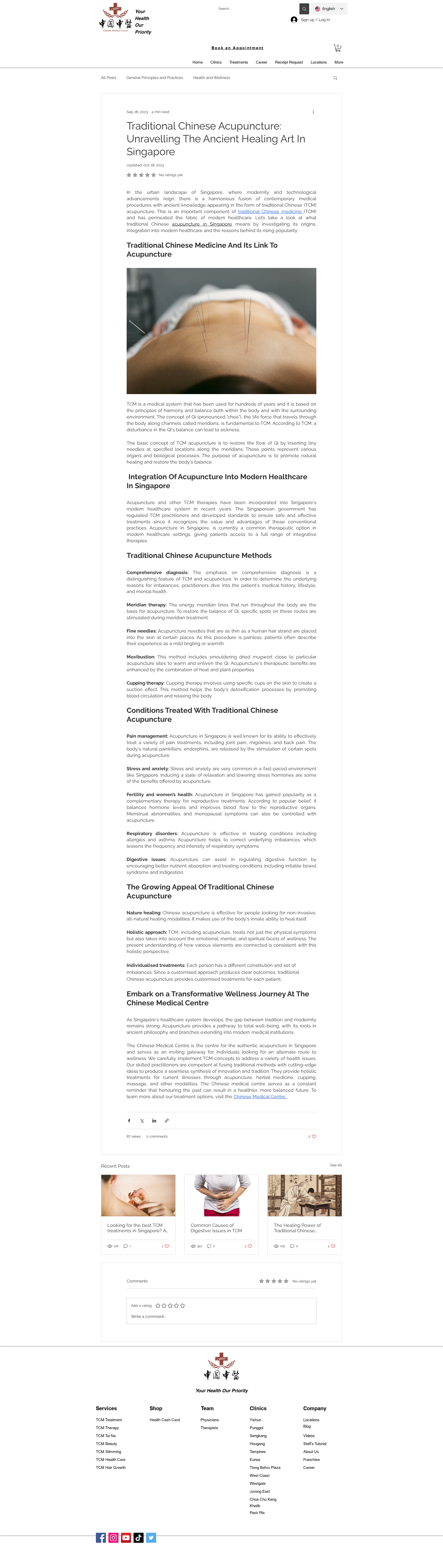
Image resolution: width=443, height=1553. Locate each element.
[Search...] (304, 8)
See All (336, 1165)
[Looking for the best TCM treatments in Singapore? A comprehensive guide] (138, 1195)
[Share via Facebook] (129, 1120)
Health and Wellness (211, 77)
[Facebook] (101, 1538)
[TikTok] (139, 1538)
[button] (338, 48)
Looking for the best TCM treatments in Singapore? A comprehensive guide (136, 1228)
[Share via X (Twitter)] (141, 1120)
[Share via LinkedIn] (154, 1120)
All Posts (108, 77)
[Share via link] (166, 1120)
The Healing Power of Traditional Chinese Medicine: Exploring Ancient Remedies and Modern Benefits (304, 1228)
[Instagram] (113, 1538)
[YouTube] (126, 1538)
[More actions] (313, 112)
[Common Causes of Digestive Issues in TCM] (222, 1195)
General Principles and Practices (154, 77)
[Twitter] (151, 1538)
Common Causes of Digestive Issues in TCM (216, 1228)
